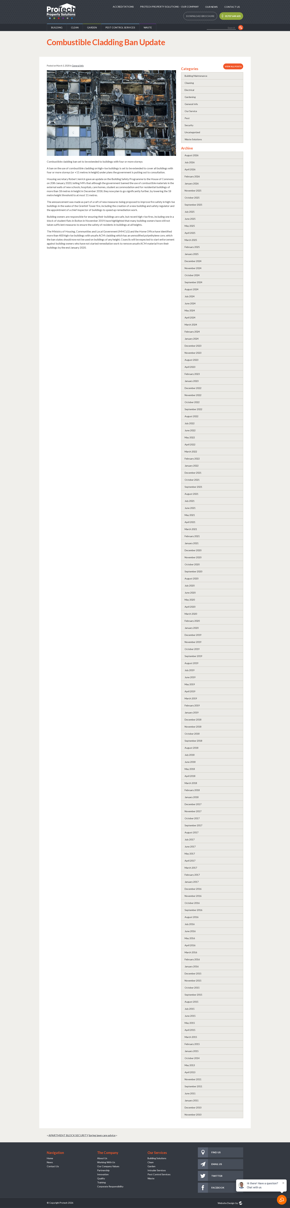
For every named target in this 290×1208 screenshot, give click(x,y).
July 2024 (190, 296)
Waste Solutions (193, 139)
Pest (187, 118)
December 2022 (193, 388)
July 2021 (190, 500)
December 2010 (193, 1107)
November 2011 (193, 1079)
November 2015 (193, 980)
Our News (211, 6)
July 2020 (190, 585)
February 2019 (192, 705)
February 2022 (192, 458)
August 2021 (191, 493)
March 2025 (191, 239)
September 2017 (193, 825)
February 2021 (192, 536)
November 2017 (193, 811)
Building (56, 27)
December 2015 (193, 973)
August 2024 (191, 289)
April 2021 (190, 522)
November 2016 (193, 895)
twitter (216, 1175)
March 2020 (191, 613)
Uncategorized (192, 132)
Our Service (191, 111)
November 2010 (193, 1114)
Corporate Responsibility (110, 1186)
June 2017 (190, 846)
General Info (78, 65)
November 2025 (193, 190)
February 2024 (192, 331)
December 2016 (193, 888)
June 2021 (190, 508)
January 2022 (192, 465)
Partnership (103, 1170)
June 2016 (190, 931)
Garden (92, 27)
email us (216, 1164)
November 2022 (193, 395)
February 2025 (192, 247)
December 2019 (193, 634)
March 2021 (191, 529)
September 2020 (193, 571)
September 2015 (193, 994)
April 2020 (190, 606)
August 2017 (191, 832)
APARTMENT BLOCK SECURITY (68, 1135)
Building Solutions (157, 1158)
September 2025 (193, 204)
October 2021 (192, 479)
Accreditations (123, 6)
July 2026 (190, 162)
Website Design (226, 1203)
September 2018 (193, 740)
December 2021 (193, 472)
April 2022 (190, 444)
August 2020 (191, 578)
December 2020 (193, 550)
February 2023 (192, 373)
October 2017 (192, 818)
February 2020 (192, 620)
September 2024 (193, 282)
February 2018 (192, 790)
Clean (75, 27)
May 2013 (190, 1065)
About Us (102, 1158)
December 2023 (193, 345)
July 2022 (190, 423)
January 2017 (192, 881)
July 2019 (190, 670)
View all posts (233, 66)
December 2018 (193, 719)
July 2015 (190, 1008)
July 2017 (190, 839)
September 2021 (193, 486)
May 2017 (190, 853)
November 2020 (193, 557)
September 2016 (193, 910)
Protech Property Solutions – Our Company (169, 6)
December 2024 (193, 261)
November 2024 (193, 268)
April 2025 (190, 232)
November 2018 (193, 726)
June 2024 (190, 303)
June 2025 (190, 218)
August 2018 (191, 747)
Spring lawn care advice (102, 1135)
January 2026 (192, 183)
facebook (217, 1187)
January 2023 (192, 381)
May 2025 (190, 225)
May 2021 (190, 515)
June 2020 (190, 592)
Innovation (103, 1174)
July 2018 (190, 754)
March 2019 (191, 698)
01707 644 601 (233, 16)
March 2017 (191, 867)
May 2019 (190, 684)
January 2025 (192, 254)
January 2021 (192, 543)
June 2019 (190, 677)
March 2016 (191, 952)
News (50, 1162)
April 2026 (190, 169)
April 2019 (190, 691)
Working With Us (106, 1162)
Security (189, 125)
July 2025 (190, 211)
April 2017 (190, 860)
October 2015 (192, 987)
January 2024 (192, 338)
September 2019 (193, 656)
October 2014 (192, 1058)
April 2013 (190, 1072)
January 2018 (192, 797)
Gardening (190, 97)
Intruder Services (157, 1170)
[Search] (240, 27)
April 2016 (190, 945)
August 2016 (191, 917)
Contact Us (232, 6)
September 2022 (193, 409)
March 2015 (191, 1037)
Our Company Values (108, 1166)
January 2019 (192, 712)
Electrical (189, 90)
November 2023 (193, 352)
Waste (148, 27)
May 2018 (190, 768)
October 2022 (192, 402)
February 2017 (192, 874)
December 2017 (193, 804)
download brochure (200, 16)
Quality (101, 1178)
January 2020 (192, 627)
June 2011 (190, 1093)
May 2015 (190, 1022)
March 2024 (191, 324)
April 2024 (190, 317)
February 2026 (192, 176)
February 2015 (192, 1044)
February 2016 (192, 959)
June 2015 (190, 1015)
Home (50, 1158)
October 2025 (192, 197)
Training (101, 1182)
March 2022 (191, 451)
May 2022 (190, 437)
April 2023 (190, 366)
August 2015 (191, 1001)
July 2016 (190, 924)
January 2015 (192, 1051)
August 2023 (191, 359)
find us (216, 1152)
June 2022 (190, 430)
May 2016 (190, 938)
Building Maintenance (196, 75)
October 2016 (192, 903)
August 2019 (191, 663)
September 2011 (193, 1086)
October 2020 (192, 564)
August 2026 (191, 155)
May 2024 (190, 310)
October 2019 (192, 649)
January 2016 (192, 966)
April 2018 (190, 776)
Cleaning (189, 82)
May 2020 (190, 599)
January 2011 (192, 1100)
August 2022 (191, 416)
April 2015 (190, 1029)
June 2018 (190, 761)
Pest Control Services (120, 27)
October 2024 (192, 275)
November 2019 (193, 642)
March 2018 (191, 783)
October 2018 (192, 733)
